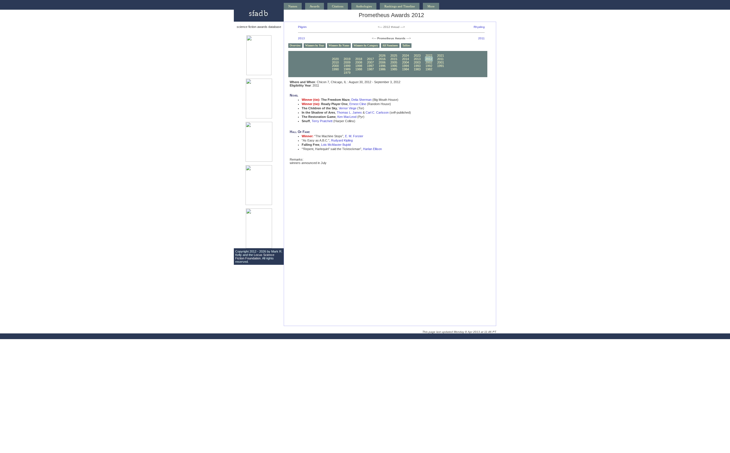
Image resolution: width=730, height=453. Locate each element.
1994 (405, 65)
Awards (314, 6)
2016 (382, 59)
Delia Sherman (361, 99)
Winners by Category (366, 45)
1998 (358, 65)
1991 (440, 65)
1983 (417, 69)
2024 (405, 55)
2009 (347, 62)
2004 (405, 62)
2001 (440, 62)
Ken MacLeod (346, 116)
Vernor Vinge (347, 108)
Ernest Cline (357, 104)
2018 (358, 59)
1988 (358, 69)
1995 (393, 65)
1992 (428, 65)
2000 (335, 65)
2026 (382, 55)
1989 (347, 69)
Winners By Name (338, 45)
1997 (370, 65)
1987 (370, 69)
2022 (428, 55)
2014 (405, 59)
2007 (370, 62)
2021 (440, 55)
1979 (347, 72)
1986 (382, 69)
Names (292, 6)
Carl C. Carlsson (377, 112)
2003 (417, 62)
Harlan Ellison (372, 149)
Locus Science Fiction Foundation (254, 256)
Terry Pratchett (322, 121)
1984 (405, 69)
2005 (393, 62)
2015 (393, 59)
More (431, 6)
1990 (335, 69)
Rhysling (479, 26)
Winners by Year (314, 45)
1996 (382, 65)
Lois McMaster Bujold (336, 144)
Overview (295, 45)
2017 (370, 59)
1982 (428, 69)
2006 (382, 62)
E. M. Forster (354, 136)
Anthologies (364, 6)
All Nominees (390, 45)
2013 (301, 38)
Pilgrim (302, 26)
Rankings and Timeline (399, 6)
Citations (337, 6)
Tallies (406, 45)
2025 (393, 55)
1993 (417, 65)
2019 (347, 59)
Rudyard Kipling (342, 140)
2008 (358, 62)
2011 (481, 38)
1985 (393, 69)
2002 (428, 62)
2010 (335, 62)
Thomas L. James (349, 112)
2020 (335, 59)
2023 (417, 55)
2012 (428, 59)
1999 (347, 65)
